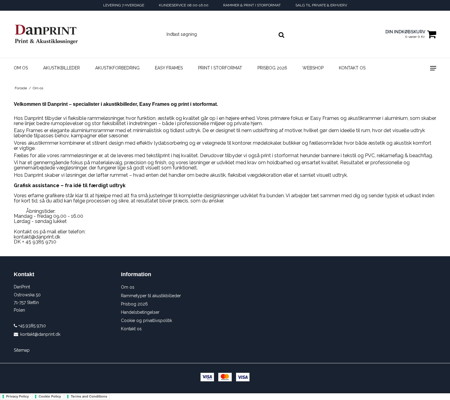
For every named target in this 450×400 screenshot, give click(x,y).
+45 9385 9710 (31, 325)
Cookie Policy (50, 396)
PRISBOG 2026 (272, 67)
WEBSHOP (313, 67)
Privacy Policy (17, 396)
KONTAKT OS (352, 67)
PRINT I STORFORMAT (220, 67)
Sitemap (22, 350)
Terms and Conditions (89, 396)
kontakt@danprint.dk (40, 334)
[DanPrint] (46, 34)
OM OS (21, 67)
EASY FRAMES (169, 67)
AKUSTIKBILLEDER (61, 67)
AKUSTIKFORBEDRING (117, 67)
